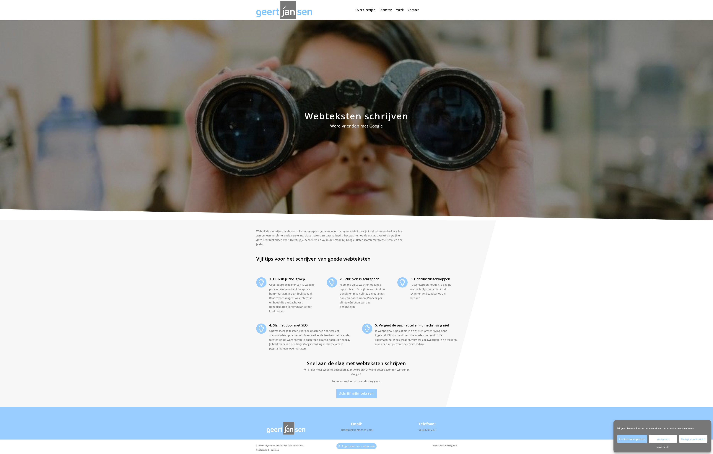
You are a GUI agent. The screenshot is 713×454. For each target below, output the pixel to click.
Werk (400, 10)
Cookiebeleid (662, 447)
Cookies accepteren (632, 439)
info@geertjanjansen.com (356, 430)
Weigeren (663, 439)
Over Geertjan (365, 10)
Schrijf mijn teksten (356, 393)
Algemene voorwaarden (358, 446)
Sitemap (275, 449)
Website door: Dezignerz (445, 445)
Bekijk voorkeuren (693, 439)
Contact (413, 10)
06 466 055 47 (427, 430)
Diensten (386, 10)
